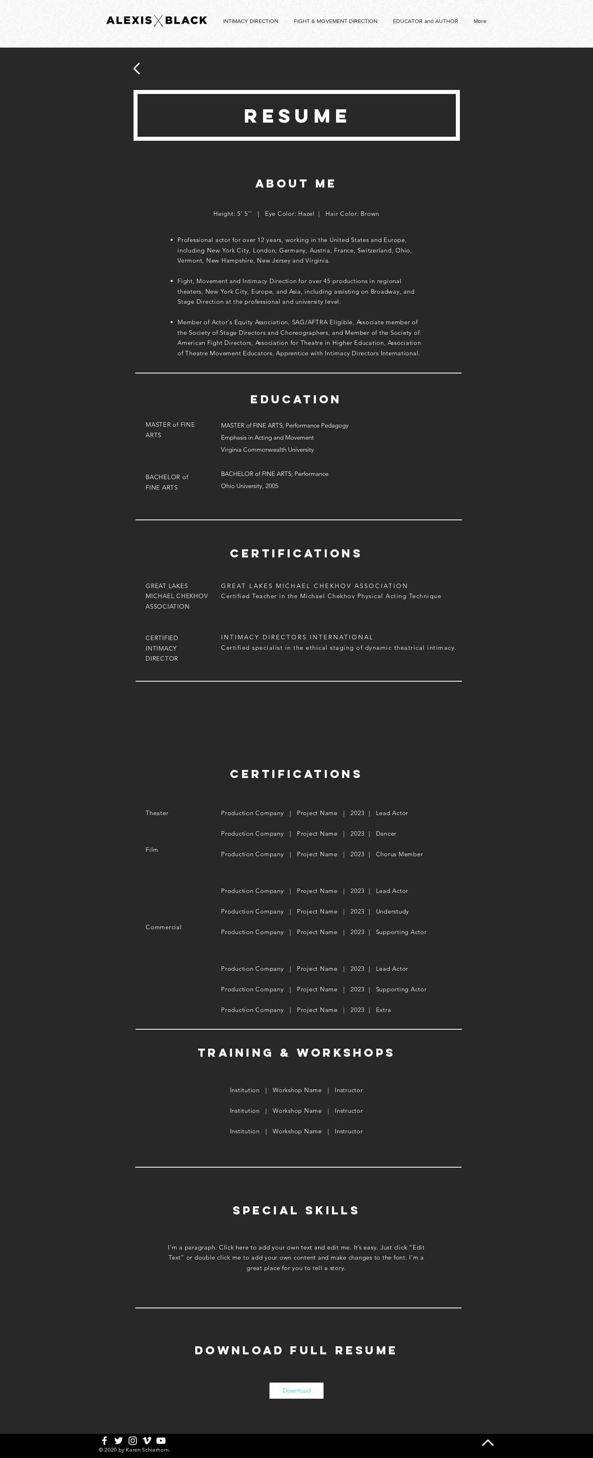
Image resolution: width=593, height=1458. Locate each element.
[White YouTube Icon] (161, 1440)
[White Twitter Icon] (118, 1440)
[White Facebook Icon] (104, 1440)
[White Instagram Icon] (132, 1440)
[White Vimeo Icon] (146, 1440)
